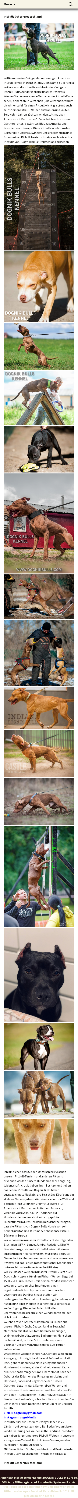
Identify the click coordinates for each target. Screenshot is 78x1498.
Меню (8, 4)
